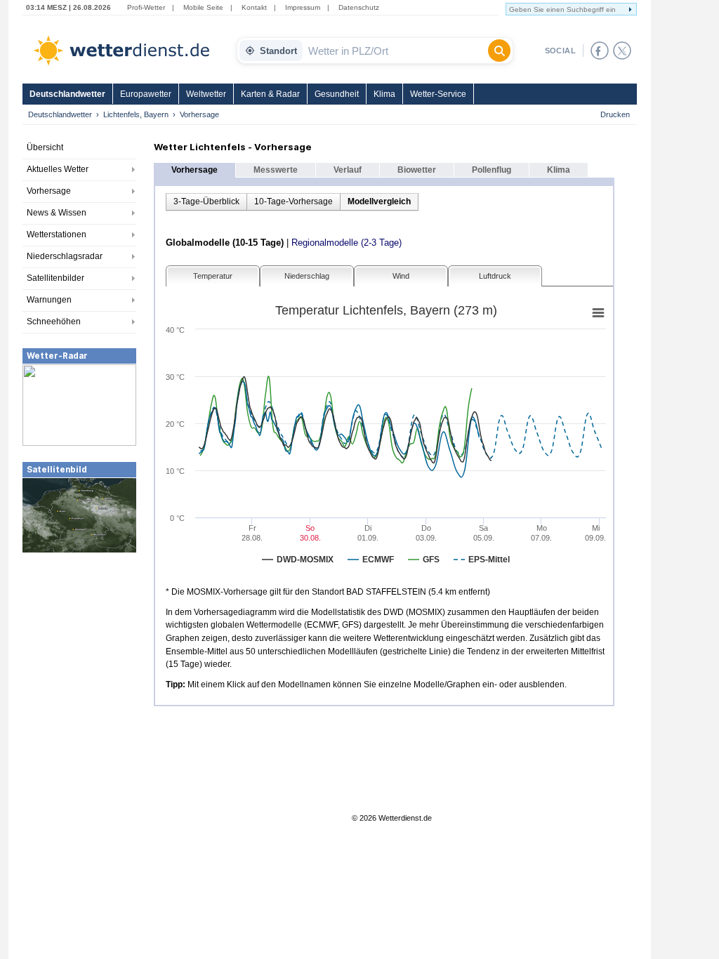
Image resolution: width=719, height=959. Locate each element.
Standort (278, 51)
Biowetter (416, 170)
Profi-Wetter (146, 7)
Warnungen (49, 300)
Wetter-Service (438, 94)
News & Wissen (56, 213)
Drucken (615, 114)
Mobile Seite (203, 7)
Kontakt (254, 7)
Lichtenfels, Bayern (136, 114)
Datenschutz (358, 7)
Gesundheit (337, 94)
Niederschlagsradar (65, 256)
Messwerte (275, 170)
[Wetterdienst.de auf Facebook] (600, 50)
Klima (384, 94)
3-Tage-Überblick (206, 201)
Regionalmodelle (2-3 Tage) (346, 242)
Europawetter (145, 94)
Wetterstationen (56, 234)
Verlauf (348, 170)
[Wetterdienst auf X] (622, 50)
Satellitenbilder (55, 278)
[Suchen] (499, 50)
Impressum (302, 7)
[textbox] (395, 50)
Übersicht (45, 147)
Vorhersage (49, 191)
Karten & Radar (270, 94)
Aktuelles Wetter (57, 169)
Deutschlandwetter (67, 94)
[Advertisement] (79, 659)
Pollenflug (491, 170)
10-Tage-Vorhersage (293, 201)
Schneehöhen (54, 321)
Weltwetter (206, 94)
